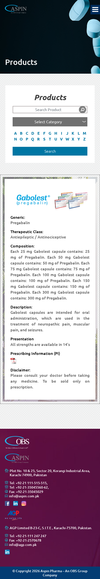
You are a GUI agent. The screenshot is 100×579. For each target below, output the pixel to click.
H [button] (55, 133)
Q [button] (32, 139)
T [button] (50, 139)
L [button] (79, 133)
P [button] (27, 139)
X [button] (73, 139)
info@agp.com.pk (23, 545)
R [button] (38, 139)
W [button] (67, 139)
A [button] (15, 133)
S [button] (44, 139)
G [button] (50, 133)
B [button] (21, 133)
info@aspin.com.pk (24, 496)
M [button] (84, 133)
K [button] (73, 133)
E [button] (38, 133)
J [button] (67, 133)
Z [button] (84, 139)
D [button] (32, 133)
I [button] (61, 133)
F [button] (44, 133)
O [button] (21, 139)
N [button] (15, 139)
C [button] (27, 133)
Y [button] (78, 139)
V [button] (61, 139)
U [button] (55, 139)
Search (50, 151)
